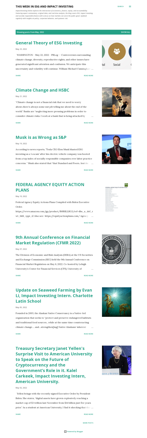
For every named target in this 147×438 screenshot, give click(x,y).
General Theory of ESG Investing (49, 43)
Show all (125, 32)
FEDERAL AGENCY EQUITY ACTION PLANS (50, 187)
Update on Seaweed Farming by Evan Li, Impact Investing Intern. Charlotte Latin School (54, 295)
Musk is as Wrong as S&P (41, 137)
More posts (88, 423)
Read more (88, 75)
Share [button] (18, 75)
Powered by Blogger (75, 431)
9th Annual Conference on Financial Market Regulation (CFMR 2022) (53, 240)
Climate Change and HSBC (42, 90)
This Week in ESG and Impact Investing (44, 6)
